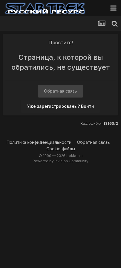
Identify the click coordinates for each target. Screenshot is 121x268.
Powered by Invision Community (60, 161)
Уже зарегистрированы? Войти (60, 106)
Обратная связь (60, 90)
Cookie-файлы (60, 148)
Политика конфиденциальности (39, 142)
